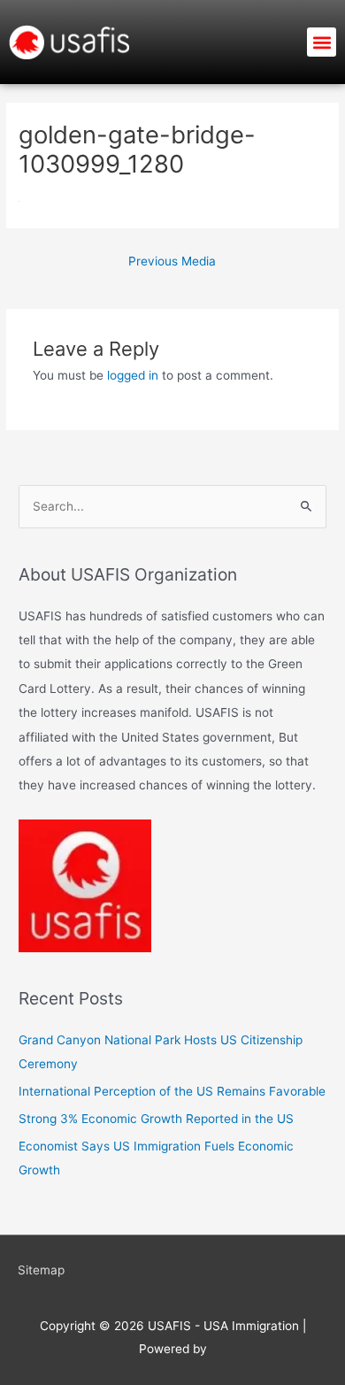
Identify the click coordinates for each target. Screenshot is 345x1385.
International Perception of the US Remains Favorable (172, 1091)
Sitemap (41, 1270)
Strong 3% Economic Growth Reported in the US (156, 1119)
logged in (132, 375)
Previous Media (172, 261)
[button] (321, 42)
